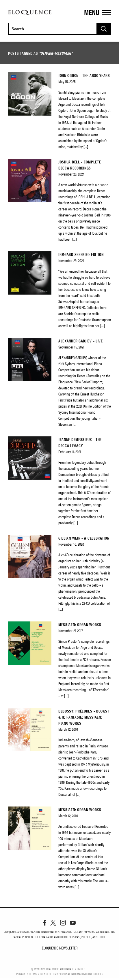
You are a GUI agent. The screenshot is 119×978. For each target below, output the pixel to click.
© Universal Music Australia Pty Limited (58, 968)
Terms (33, 973)
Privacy (20, 973)
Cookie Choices (94, 973)
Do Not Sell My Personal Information (62, 973)
